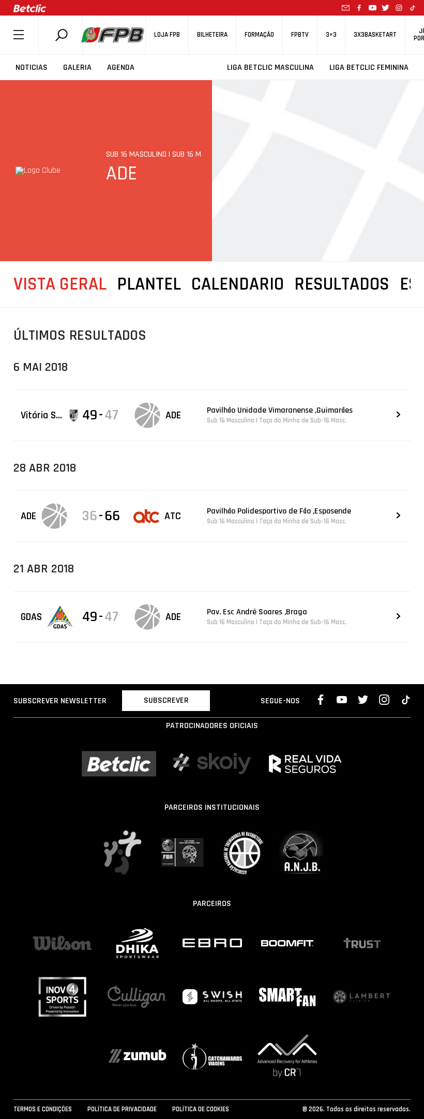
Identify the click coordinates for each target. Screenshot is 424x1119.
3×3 (331, 35)
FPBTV (300, 35)
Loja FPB (167, 35)
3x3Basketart (375, 35)
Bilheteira (212, 35)
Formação (259, 35)
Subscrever (166, 700)
